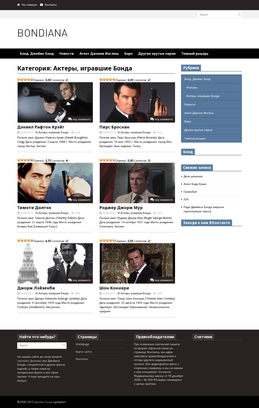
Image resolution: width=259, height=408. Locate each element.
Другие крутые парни (157, 53)
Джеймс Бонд (43, 402)
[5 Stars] (31, 79)
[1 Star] (18, 79)
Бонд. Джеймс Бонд (37, 53)
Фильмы (191, 87)
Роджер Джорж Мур (121, 207)
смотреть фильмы (29, 360)
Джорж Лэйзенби (36, 288)
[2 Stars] (22, 79)
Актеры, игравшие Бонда (53, 132)
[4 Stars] (28, 79)
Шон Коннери (114, 288)
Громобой (190, 191)
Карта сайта (84, 351)
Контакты (51, 4)
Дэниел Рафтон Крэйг (40, 127)
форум (21, 380)
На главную (29, 4)
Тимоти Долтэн (34, 207)
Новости (66, 53)
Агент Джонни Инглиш (99, 53)
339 (186, 199)
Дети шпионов (193, 176)
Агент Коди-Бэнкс (195, 184)
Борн (128, 53)
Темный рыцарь (194, 53)
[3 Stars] (25, 79)
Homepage (82, 344)
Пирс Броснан (114, 127)
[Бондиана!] (42, 39)
